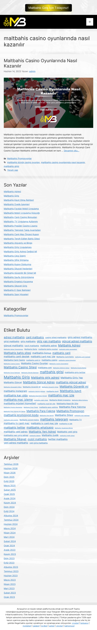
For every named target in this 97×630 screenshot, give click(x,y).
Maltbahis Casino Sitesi (20, 367)
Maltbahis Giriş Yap (72, 377)
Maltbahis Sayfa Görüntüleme (19, 277)
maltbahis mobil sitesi (41, 400)
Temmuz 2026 (11, 464)
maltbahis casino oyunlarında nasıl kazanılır (63, 162)
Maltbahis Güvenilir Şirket (50, 387)
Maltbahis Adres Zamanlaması (13, 349)
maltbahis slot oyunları (11, 420)
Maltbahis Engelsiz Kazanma (18, 281)
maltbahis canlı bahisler (82, 357)
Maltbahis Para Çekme (41, 411)
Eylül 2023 (9, 563)
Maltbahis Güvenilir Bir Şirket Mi (20, 273)
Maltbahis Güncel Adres (39, 382)
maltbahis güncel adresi (71, 382)
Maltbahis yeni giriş (67, 431)
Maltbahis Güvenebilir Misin (13, 387)
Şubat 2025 (10, 490)
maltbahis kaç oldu (16, 395)
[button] (48, 8)
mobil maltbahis (37, 439)
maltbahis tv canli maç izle (44, 423)
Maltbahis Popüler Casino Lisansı (20, 226)
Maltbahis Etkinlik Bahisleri (30, 373)
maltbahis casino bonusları (67, 360)
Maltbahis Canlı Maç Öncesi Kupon (21, 234)
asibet (52, 626)
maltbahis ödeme (35, 435)
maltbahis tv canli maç (17, 423)
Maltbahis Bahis (30, 349)
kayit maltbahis (32, 346)
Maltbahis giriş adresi (45, 377)
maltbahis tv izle (65, 424)
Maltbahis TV (75, 420)
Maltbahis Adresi (12, 191)
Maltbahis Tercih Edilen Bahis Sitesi (22, 238)
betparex (84, 623)
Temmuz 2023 (11, 571)
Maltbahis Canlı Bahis (65, 357)
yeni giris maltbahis (38, 443)
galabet (36, 626)
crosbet (75, 623)
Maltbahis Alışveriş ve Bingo (18, 243)
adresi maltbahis (14, 337)
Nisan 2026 (10, 472)
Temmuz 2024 (11, 520)
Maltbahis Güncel (13, 382)
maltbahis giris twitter (75, 372)
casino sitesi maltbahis (55, 337)
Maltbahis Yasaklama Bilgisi (64, 428)
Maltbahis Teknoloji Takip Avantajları (22, 230)
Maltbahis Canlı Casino (14, 360)
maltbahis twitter (14, 427)
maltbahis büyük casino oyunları (23, 162)
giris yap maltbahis (49, 341)
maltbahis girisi (11, 166)
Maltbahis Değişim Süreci (61, 368)
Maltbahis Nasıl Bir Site (67, 403)
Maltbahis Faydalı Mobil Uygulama (21, 208)
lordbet (44, 626)
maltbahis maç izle (61, 395)
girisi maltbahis (11, 341)
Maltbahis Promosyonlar (19, 158)
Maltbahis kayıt (70, 391)
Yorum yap (12, 170)
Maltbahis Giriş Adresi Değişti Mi (20, 251)
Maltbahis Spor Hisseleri (16, 294)
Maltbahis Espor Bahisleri (12, 373)
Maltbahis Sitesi (64, 415)
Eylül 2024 (9, 511)
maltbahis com (45, 367)
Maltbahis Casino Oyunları (34, 363)
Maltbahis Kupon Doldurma (17, 264)
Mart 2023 (9, 588)
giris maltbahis (28, 341)
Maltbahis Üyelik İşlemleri (17, 204)
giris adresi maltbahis (80, 337)
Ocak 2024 (9, 545)
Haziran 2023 (11, 575)
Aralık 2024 (9, 498)
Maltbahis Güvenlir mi (74, 386)
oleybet (59, 626)
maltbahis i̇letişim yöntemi (36, 391)
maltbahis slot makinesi (82, 415)
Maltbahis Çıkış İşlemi (15, 256)
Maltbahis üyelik (50, 435)
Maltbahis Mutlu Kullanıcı (80, 400)
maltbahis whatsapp (40, 427)
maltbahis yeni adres (16, 431)
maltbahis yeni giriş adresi (16, 435)
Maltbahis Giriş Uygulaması (18, 247)
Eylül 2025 (9, 481)
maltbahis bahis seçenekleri (68, 349)
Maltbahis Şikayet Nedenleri (18, 268)
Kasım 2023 (10, 554)
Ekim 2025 (9, 477)
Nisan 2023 (10, 584)
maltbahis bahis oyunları (48, 349)
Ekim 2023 (9, 558)
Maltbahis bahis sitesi (17, 352)
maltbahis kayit (52, 391)
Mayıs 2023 (10, 580)
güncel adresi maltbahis (77, 341)
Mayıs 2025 (10, 485)
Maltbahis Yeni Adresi (42, 431)
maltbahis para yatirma (48, 407)
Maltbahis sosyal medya (29, 420)
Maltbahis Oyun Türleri (31, 407)
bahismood (69, 626)
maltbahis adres (48, 345)
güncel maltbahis (13, 345)
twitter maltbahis (58, 439)
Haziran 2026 (11, 468)
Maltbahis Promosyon (70, 411)
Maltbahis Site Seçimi (47, 415)
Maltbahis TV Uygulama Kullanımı (21, 221)
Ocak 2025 (9, 494)
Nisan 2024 (10, 533)
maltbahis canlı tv (33, 360)
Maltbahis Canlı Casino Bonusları (20, 217)
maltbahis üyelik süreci (67, 435)
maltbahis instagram (15, 391)
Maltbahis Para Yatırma (72, 407)
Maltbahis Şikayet (15, 439)
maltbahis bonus (41, 353)
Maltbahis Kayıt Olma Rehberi (19, 200)
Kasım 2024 (10, 503)
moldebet (27, 626)
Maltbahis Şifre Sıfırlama (16, 260)
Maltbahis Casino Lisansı (12, 364)
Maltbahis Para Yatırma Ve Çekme (14, 411)
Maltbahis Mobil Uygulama (60, 400)
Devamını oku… (71, 150)
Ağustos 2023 (11, 567)
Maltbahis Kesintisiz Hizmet (38, 396)
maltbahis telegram (54, 419)
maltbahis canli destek (16, 356)
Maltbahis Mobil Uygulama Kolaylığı (22, 213)
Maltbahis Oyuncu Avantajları (13, 407)
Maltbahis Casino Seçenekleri (58, 364)
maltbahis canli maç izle (43, 356)
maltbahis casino (49, 360)
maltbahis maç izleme (18, 399)
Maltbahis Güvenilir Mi (32, 387)
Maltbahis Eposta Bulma (78, 368)
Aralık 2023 (9, 550)
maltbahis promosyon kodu (21, 415)
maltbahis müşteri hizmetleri (20, 403)
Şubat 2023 (10, 593)
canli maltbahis (35, 337)
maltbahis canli (61, 352)
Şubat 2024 (10, 541)
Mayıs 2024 (10, 528)
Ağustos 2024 (11, 515)
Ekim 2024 (9, 507)
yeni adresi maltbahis (16, 442)
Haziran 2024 (11, 524)
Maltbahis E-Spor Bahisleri (17, 290)
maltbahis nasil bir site (46, 404)
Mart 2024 (9, 537)
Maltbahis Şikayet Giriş (15, 286)
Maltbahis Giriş (11, 196)
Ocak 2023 (9, 597)
